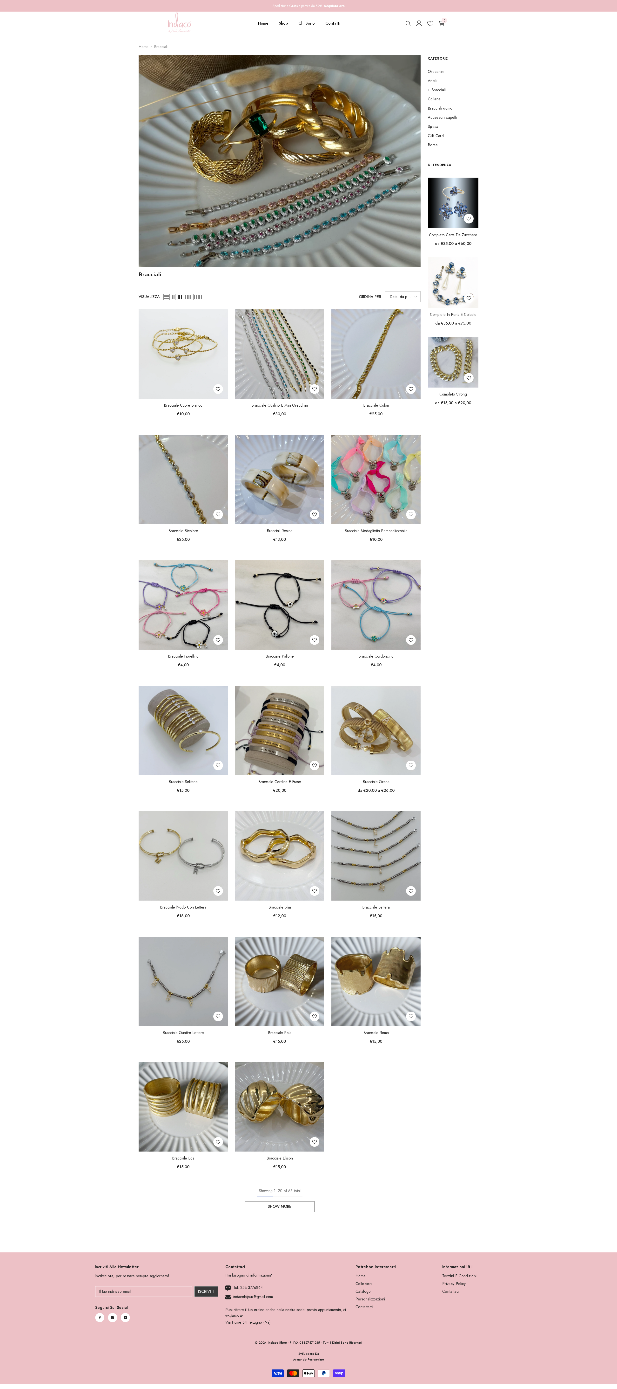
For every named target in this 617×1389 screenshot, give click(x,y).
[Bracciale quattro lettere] (183, 981)
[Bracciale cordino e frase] (279, 730)
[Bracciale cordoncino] (376, 605)
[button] (166, 297)
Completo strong (453, 394)
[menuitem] (453, 71)
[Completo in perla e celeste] (453, 282)
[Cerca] (408, 23)
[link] (280, 161)
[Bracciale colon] (376, 354)
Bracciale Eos (183, 1158)
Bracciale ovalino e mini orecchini (279, 405)
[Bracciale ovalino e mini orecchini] (279, 354)
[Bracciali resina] (279, 479)
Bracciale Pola (279, 1032)
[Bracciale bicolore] (183, 479)
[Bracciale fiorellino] (183, 605)
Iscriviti (206, 1291)
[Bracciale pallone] (279, 605)
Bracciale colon (376, 405)
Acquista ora (334, 5)
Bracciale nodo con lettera (183, 907)
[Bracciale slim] (279, 856)
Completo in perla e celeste (453, 314)
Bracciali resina (279, 531)
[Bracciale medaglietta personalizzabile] (376, 479)
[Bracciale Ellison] (279, 1107)
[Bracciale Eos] (183, 1107)
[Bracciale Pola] (279, 981)
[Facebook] (99, 1317)
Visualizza (149, 296)
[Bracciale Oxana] (376, 730)
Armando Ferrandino (308, 1359)
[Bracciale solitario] (183, 730)
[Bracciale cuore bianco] (183, 354)
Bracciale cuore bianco (183, 405)
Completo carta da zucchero (453, 235)
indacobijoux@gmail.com (253, 1296)
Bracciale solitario (183, 782)
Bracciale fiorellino (183, 656)
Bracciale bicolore (183, 531)
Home (143, 46)
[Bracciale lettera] (376, 856)
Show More (279, 1206)
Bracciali (161, 46)
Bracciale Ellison (280, 1158)
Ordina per (370, 296)
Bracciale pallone (280, 656)
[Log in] (419, 23)
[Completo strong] (453, 362)
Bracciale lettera (376, 907)
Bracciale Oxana (376, 782)
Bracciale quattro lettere (183, 1032)
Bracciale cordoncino (376, 656)
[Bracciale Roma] (376, 981)
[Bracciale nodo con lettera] (183, 856)
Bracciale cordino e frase (279, 782)
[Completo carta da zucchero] (453, 203)
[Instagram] (112, 1317)
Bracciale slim (279, 907)
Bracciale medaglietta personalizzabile (376, 531)
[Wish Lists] (430, 24)
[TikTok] (125, 1317)
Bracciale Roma (376, 1032)
